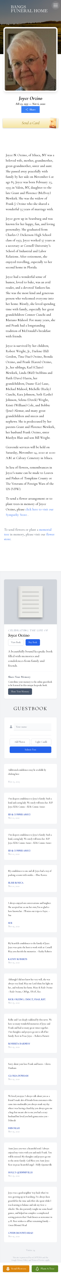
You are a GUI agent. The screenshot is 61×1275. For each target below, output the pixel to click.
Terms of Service (38, 1260)
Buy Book (32, 642)
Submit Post (30, 749)
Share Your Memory (20, 691)
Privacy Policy (22, 1260)
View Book (16, 642)
